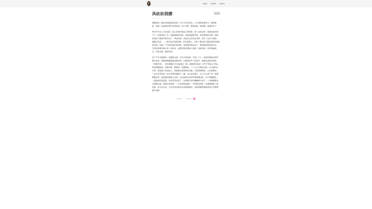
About (205, 3)
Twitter (222, 3)
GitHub (213, 3)
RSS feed (179, 99)
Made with (189, 99)
